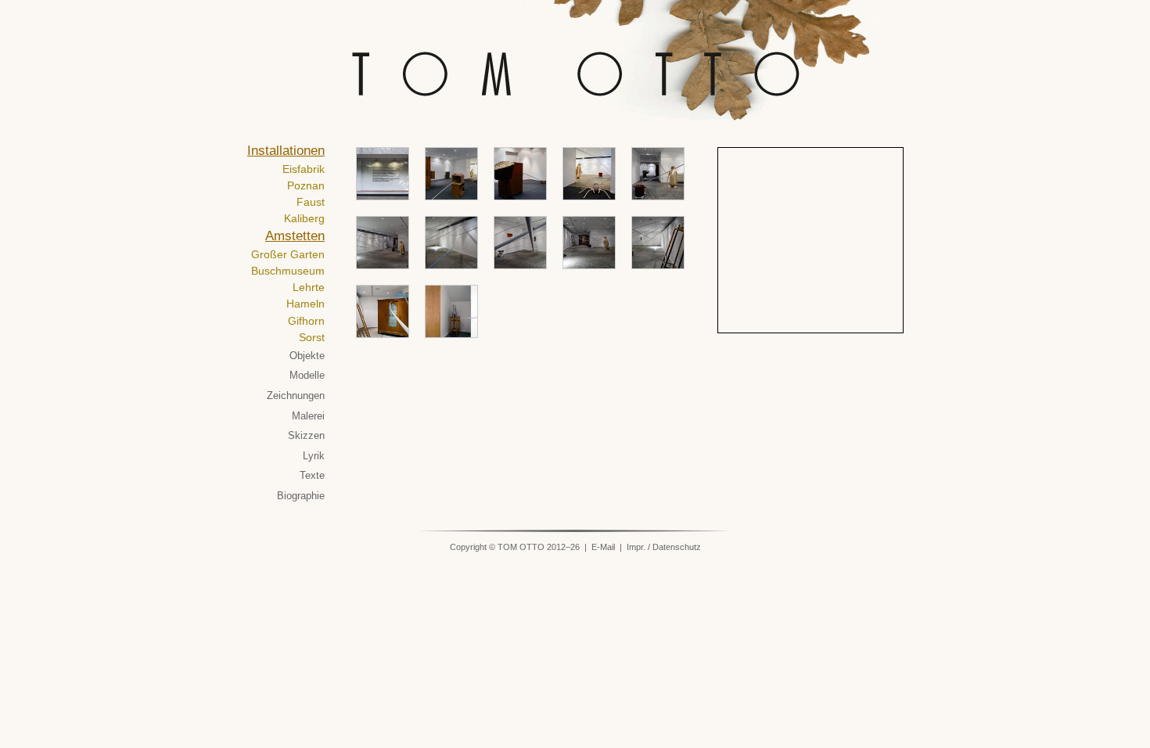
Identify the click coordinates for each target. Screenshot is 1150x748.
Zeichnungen (296, 395)
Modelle (307, 375)
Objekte (307, 355)
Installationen (286, 150)
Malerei (308, 416)
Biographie (301, 496)
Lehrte (309, 287)
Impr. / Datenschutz (664, 547)
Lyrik (314, 456)
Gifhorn (306, 321)
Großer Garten (288, 254)
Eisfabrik (303, 169)
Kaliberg (304, 218)
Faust (310, 202)
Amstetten (295, 235)
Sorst (312, 337)
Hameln (305, 303)
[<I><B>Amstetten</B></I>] (451, 173)
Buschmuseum (288, 270)
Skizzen (306, 435)
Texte (312, 475)
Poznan (306, 185)
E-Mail (603, 547)
